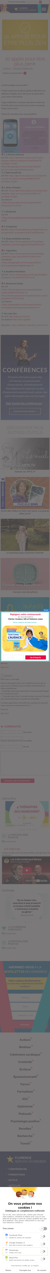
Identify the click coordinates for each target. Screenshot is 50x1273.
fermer (46, 610)
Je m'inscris (35, 657)
